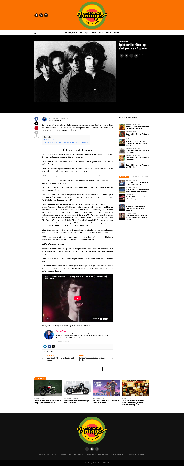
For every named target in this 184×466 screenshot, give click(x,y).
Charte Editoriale (91, 454)
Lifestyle (108, 33)
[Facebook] (49, 346)
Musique (93, 33)
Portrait (116, 33)
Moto (86, 33)
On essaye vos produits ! (118, 454)
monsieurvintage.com (62, 341)
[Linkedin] (45, 346)
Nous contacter (51, 454)
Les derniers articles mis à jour (136, 454)
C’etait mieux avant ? (71, 33)
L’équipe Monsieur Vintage (76, 454)
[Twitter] (53, 346)
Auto (81, 33)
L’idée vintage (62, 454)
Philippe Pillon (57, 120)
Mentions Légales (103, 454)
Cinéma (101, 33)
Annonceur (42, 454)
